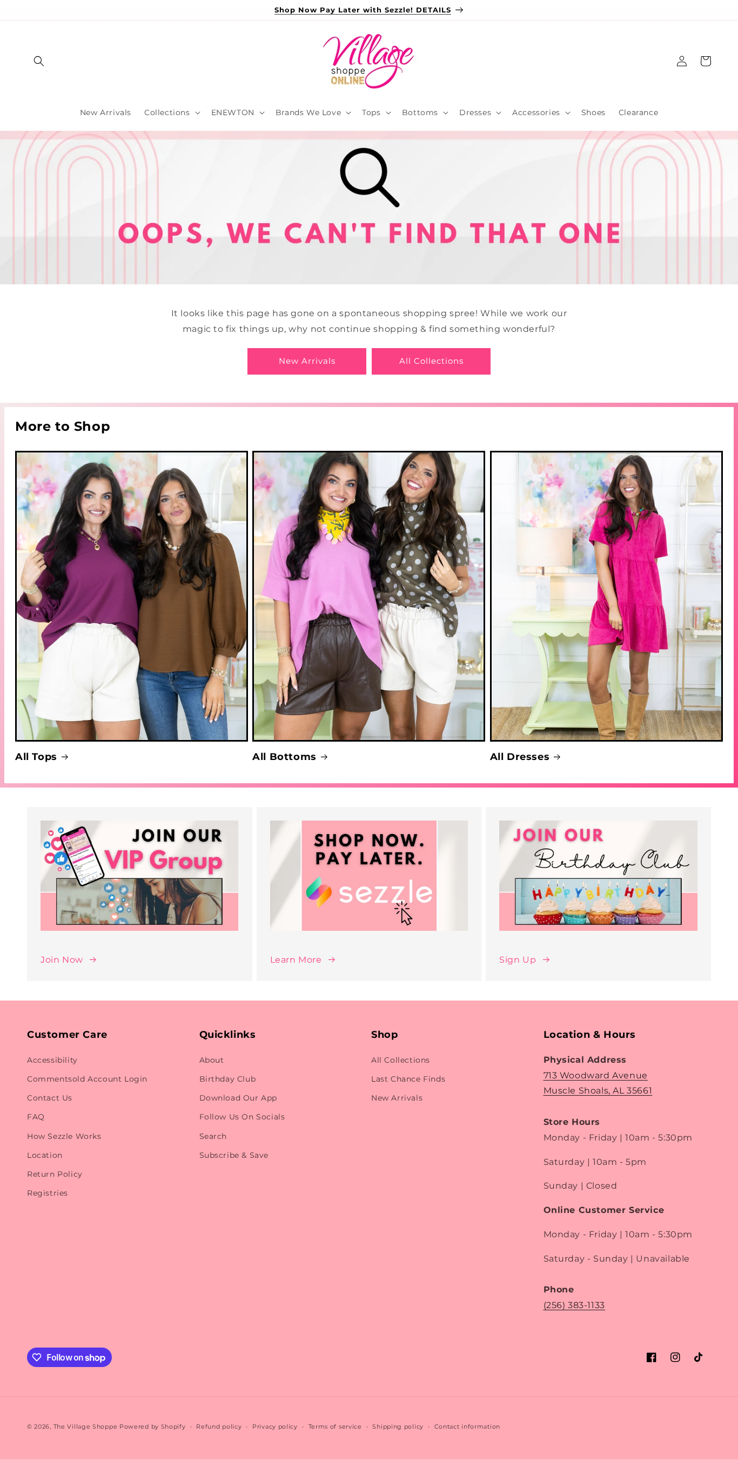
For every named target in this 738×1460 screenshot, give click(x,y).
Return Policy (55, 1174)
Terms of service (335, 1426)
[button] (39, 61)
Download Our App (238, 1098)
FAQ (36, 1117)
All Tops (36, 757)
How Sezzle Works (64, 1136)
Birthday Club (227, 1079)
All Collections (431, 361)
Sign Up (517, 960)
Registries (47, 1193)
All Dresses (520, 757)
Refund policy (218, 1426)
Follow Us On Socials (242, 1117)
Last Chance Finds (408, 1079)
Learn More (296, 960)
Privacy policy (275, 1426)
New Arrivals (307, 361)
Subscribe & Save (234, 1155)
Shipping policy (398, 1426)
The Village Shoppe (85, 1426)
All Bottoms (284, 757)
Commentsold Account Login (87, 1079)
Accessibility (52, 1060)
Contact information (467, 1426)
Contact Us (49, 1098)
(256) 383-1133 (574, 1305)
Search (213, 1136)
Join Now (62, 960)
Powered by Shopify (152, 1426)
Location (45, 1155)
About (211, 1060)
